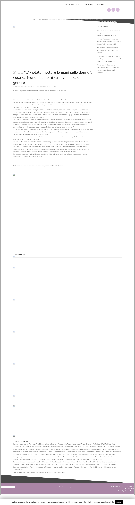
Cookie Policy (110, 502)
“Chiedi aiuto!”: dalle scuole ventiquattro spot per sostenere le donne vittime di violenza (108, 67)
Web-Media (130, 491)
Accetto (119, 502)
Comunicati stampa (43, 19)
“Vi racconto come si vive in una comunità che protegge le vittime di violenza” (109, 41)
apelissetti (46, 86)
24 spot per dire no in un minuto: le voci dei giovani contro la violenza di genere (109, 58)
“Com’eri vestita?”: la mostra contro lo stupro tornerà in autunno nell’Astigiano (109, 32)
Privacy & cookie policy (7, 489)
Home (34, 19)
